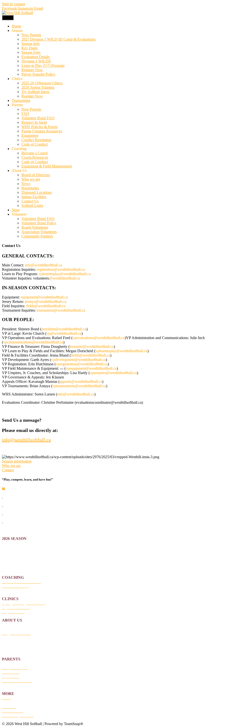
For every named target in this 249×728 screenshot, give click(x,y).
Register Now (32, 70)
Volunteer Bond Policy (38, 223)
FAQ (25, 114)
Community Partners (37, 236)
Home (16, 26)
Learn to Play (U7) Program (42, 65)
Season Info (30, 44)
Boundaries (30, 188)
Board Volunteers (34, 227)
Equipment (29, 135)
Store (16, 210)
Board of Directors (35, 175)
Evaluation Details (35, 57)
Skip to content (13, 4)
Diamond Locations (36, 192)
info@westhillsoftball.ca (26, 439)
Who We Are (12, 625)
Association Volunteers (39, 232)
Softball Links (32, 205)
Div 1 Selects (12, 560)
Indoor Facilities (33, 197)
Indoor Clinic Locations (20, 646)
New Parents (31, 35)
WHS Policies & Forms (39, 127)
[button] (17, 461)
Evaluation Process (16, 556)
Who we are (30, 179)
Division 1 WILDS (36, 61)
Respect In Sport (34, 122)
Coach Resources (34, 157)
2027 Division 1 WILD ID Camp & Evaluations (58, 39)
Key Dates (29, 48)
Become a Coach (34, 153)
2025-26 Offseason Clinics (41, 83)
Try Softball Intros (35, 92)
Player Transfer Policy (38, 74)
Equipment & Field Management (46, 166)
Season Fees (30, 52)
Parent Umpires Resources (41, 131)
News (25, 184)
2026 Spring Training (37, 87)
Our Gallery (11, 702)
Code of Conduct (34, 144)
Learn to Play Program (19, 565)
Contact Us (30, 201)
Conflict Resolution (36, 140)
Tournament (21, 100)
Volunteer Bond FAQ (37, 118)
